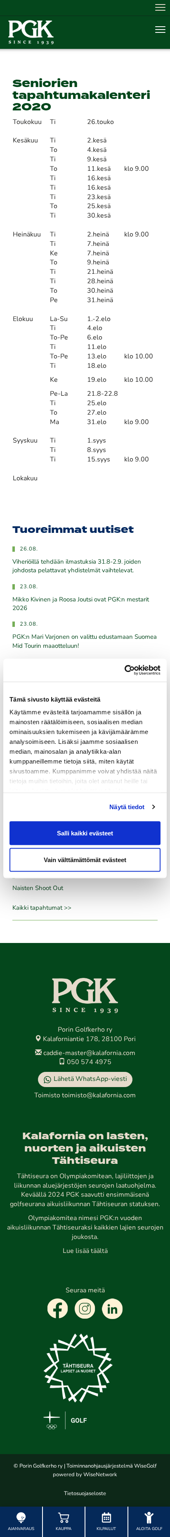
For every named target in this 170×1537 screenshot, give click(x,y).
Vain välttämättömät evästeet (85, 859)
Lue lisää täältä (85, 1251)
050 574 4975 (88, 1062)
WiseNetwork (100, 1474)
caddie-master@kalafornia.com (88, 1053)
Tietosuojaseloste (85, 1493)
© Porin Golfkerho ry (38, 1466)
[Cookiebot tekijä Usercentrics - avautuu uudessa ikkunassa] (124, 670)
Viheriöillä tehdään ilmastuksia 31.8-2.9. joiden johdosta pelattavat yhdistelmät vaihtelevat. (76, 566)
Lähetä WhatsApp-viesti (90, 1079)
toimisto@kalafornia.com (99, 1095)
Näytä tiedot (126, 806)
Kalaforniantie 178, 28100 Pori (88, 1039)
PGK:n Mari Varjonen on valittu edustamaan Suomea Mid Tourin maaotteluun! (84, 641)
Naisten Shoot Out (37, 888)
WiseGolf (145, 1466)
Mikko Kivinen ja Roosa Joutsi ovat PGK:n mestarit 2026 (80, 604)
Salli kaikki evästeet (85, 832)
